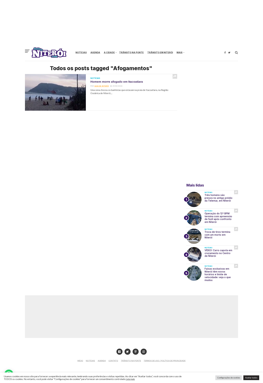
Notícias (81, 52)
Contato (113, 361)
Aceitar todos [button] (251, 377)
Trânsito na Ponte (131, 52)
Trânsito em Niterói (160, 52)
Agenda (95, 52)
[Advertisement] (131, 25)
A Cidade (109, 52)
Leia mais (130, 379)
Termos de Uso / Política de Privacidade (165, 361)
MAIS (179, 52)
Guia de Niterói (101, 86)
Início (80, 361)
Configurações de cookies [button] (228, 377)
